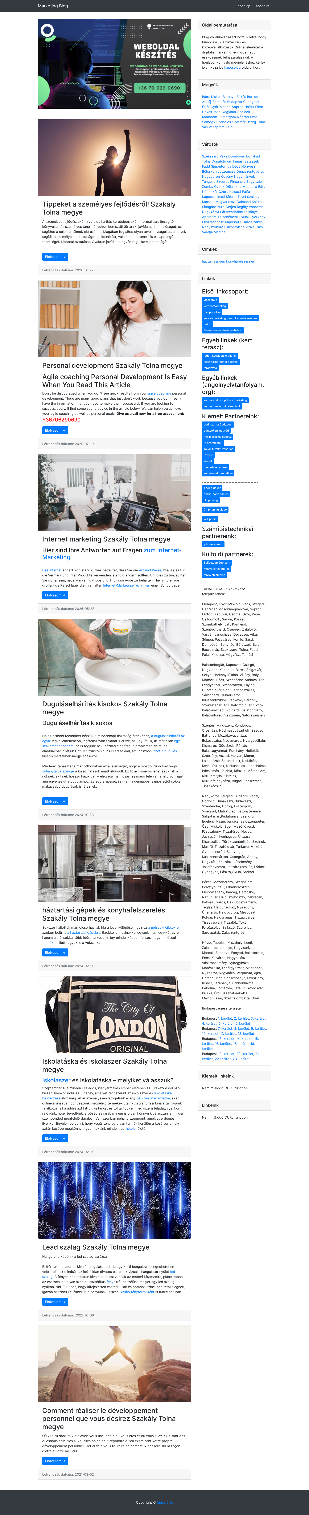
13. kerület (226, 1038)
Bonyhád (253, 156)
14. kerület (244, 1038)
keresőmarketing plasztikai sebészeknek (230, 318)
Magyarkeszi (226, 202)
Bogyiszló (254, 181)
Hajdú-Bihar (253, 107)
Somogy (209, 122)
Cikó (259, 227)
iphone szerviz (213, 544)
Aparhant (210, 217)
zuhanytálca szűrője (58, 771)
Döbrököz (234, 186)
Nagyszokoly (213, 227)
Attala (250, 227)
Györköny (257, 217)
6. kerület (242, 1023)
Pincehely (238, 181)
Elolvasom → (55, 257)
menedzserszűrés (215, 467)
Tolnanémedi (228, 217)
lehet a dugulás (165, 751)
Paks (224, 156)
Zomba (208, 186)
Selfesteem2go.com (217, 562)
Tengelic (209, 181)
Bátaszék (251, 161)
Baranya (229, 97)
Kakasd (235, 191)
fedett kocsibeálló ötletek (220, 355)
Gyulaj (244, 217)
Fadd (206, 166)
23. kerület (241, 1059)
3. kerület (258, 1018)
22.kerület (223, 1059)
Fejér (206, 107)
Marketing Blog (53, 5)
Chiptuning (211, 500)
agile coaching (159, 393)
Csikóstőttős (234, 227)
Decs (236, 166)
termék (47, 942)
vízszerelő (210, 299)
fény (110, 1282)
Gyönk (220, 186)
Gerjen (231, 207)
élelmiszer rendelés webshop (223, 330)
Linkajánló (165, 1502)
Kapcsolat (261, 6)
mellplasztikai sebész (218, 436)
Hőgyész (248, 166)
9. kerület (258, 1028)
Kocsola (208, 202)
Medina (219, 232)
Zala (229, 127)
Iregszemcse (225, 171)
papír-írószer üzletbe (153, 1098)
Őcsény (227, 176)
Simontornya (221, 166)
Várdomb (256, 207)
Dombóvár (237, 156)
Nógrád (243, 117)
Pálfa (246, 191)
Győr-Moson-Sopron (227, 107)
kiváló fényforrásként (136, 1292)
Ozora (224, 191)
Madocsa (250, 186)
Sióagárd (209, 207)
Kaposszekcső (214, 197)
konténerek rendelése (218, 473)
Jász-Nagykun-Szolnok (231, 112)
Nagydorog (211, 176)
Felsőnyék (252, 212)
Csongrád (251, 102)
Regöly (243, 207)
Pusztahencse (213, 222)
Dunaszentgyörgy (250, 171)
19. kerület (226, 1054)
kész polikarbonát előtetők (221, 361)
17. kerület (241, 1044)
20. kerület (244, 1054)
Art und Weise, (151, 570)
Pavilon (208, 455)
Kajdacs (258, 202)
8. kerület (241, 1028)
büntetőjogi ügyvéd (216, 430)
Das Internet (52, 570)
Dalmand (244, 202)
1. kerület (225, 1018)
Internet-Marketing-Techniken (126, 585)
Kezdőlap (243, 6)
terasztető (210, 367)
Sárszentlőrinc (232, 212)
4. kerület (209, 1023)
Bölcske (208, 171)
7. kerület (225, 1028)
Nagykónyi (211, 212)
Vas (205, 127)
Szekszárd (211, 156)
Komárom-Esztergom (219, 117)
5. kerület (226, 1023)
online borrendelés (216, 494)
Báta (261, 186)
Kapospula (234, 222)
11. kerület (228, 1033)
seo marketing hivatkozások (222, 406)
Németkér (210, 191)
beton (207, 324)
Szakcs (257, 222)
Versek (208, 461)
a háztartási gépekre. (84, 932)
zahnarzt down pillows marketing (225, 400)
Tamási (238, 161)
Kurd (221, 207)
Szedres (223, 181)
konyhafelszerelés (240, 261)
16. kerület (223, 1044)
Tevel (242, 197)
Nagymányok (244, 176)
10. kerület (210, 1033)
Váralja (208, 232)
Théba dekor (212, 487)
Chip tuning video (215, 509)
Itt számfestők (213, 442)
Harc (247, 222)
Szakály (253, 197)
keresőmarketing (215, 306)
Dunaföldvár (222, 161)
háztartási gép (214, 261)
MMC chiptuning (214, 574)
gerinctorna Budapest (218, 424)
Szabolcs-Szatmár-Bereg (236, 122)
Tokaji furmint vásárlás (218, 449)
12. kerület (246, 1033)
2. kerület (241, 1018)
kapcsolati (232, 67)
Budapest (235, 102)
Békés (241, 97)
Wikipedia (210, 519)
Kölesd (232, 197)
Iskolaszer (56, 1080)
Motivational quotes (217, 568)
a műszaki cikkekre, (164, 927)
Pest (253, 117)
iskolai (131, 1128)
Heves (207, 112)
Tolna (261, 122)
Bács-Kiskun (212, 97)
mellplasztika (212, 312)
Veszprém (217, 127)
